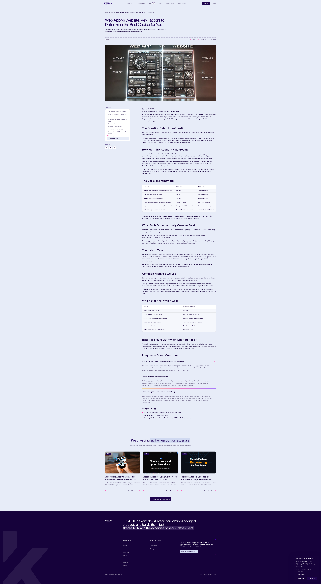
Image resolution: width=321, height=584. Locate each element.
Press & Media (170, 3)
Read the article (133, 491)
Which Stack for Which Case (115, 129)
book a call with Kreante (208, 346)
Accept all (312, 578)
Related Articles (114, 138)
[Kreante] (108, 3)
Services (129, 3)
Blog (151, 3)
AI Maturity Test (182, 3)
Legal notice (153, 545)
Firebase (125, 565)
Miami (205, 574)
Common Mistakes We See (115, 126)
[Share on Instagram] (106, 147)
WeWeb (204, 264)
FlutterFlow (126, 552)
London (210, 574)
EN (215, 3)
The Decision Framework (114, 117)
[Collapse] (107, 135)
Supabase (125, 562)
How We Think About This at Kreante (117, 114)
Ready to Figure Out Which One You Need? (117, 132)
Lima (215, 574)
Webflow (125, 555)
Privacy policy (153, 549)
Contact (206, 3)
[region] (179, 198)
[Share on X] (110, 147)
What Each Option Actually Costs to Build (117, 120)
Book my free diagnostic (188, 551)
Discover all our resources (159, 499)
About (160, 3)
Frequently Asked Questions (115, 136)
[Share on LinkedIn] (114, 147)
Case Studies (141, 3)
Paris (201, 574)
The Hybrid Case (112, 124)
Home (106, 12)
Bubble (124, 559)
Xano (124, 549)
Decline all (301, 578)
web (196, 114)
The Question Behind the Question (117, 111)
